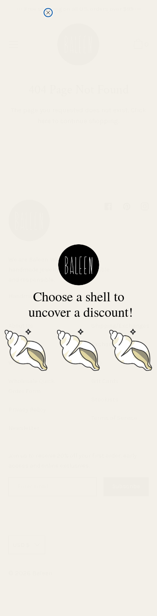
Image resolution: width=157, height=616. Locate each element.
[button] (26, 349)
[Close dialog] (48, 12)
